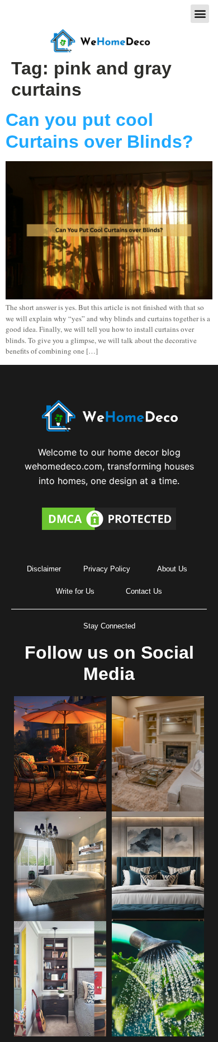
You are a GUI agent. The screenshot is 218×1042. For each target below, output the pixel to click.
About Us (172, 569)
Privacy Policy (106, 569)
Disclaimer (44, 569)
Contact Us (144, 591)
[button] (200, 13)
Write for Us (75, 591)
